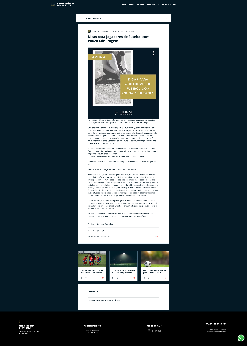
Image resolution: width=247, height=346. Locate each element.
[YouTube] (159, 330)
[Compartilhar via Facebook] (89, 231)
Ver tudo (166, 247)
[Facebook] (152, 330)
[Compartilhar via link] (103, 231)
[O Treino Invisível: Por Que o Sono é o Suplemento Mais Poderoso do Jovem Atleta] (123, 259)
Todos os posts (89, 18)
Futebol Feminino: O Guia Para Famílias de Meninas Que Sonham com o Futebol (92, 271)
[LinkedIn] (156, 330)
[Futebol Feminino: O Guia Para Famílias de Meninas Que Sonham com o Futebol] (92, 259)
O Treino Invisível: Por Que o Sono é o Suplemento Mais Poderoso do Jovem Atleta (123, 271)
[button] (166, 18)
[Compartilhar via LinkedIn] (98, 231)
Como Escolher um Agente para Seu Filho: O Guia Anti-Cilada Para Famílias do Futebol (154, 271)
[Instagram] (149, 330)
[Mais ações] (158, 31)
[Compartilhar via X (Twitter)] (93, 231)
